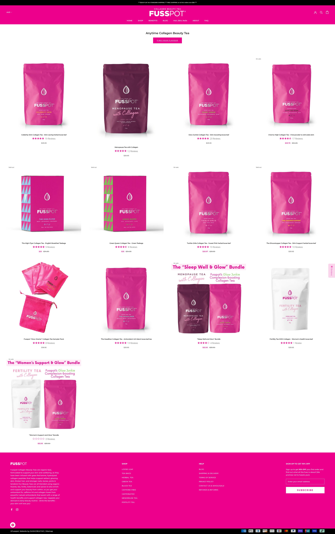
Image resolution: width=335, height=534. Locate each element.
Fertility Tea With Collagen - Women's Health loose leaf (291, 339)
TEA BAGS (126, 473)
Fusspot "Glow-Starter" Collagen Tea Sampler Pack (44, 339)
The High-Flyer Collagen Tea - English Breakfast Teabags (44, 243)
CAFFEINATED (128, 494)
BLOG (165, 20)
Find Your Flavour (167, 40)
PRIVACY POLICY (206, 482)
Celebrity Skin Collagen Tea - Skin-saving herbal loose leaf (43, 135)
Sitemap (49, 531)
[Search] (321, 12)
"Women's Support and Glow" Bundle (44, 435)
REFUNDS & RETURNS (208, 490)
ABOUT (196, 20)
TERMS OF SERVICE (207, 477)
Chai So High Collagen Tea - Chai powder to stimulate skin (291, 135)
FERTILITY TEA (128, 502)
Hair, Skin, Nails (180, 20)
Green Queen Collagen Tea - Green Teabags (126, 243)
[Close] (328, 487)
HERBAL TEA (127, 477)
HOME (129, 20)
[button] (12, 525)
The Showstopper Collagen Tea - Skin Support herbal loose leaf (291, 243)
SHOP (140, 20)
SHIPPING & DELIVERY (209, 473)
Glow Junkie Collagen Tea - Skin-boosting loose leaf (209, 135)
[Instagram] (17, 510)
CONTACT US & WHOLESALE (211, 486)
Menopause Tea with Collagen (126, 147)
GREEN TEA (127, 482)
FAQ (206, 20)
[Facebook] (11, 510)
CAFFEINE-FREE (129, 490)
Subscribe (306, 523)
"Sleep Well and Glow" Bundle (208, 339)
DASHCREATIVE (37, 531)
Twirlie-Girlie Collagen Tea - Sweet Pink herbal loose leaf (209, 243)
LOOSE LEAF (127, 469)
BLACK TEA (127, 486)
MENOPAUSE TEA (129, 498)
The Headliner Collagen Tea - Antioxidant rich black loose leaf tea (126, 339)
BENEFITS (153, 20)
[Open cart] (327, 12)
